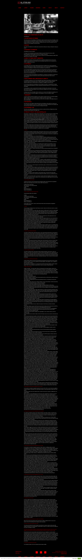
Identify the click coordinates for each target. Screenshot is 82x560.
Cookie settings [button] (74, 558)
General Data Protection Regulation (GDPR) (37, 119)
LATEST (25, 7)
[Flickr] (45, 552)
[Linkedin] (37, 552)
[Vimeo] (41, 552)
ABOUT (56, 7)
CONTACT (62, 7)
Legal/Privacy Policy (18, 551)
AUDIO (44, 7)
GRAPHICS (38, 7)
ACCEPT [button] (79, 558)
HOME (19, 7)
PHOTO (50, 7)
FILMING (32, 7)
